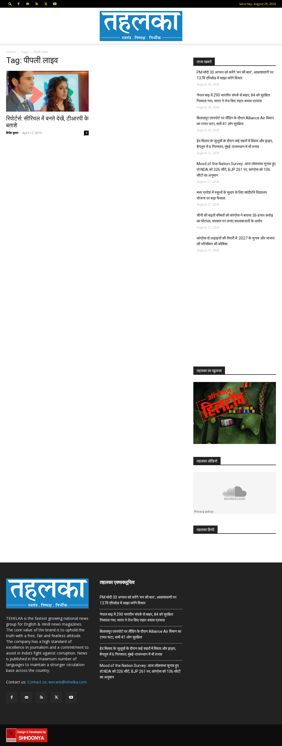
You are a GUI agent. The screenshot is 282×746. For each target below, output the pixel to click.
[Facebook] (18, 4)
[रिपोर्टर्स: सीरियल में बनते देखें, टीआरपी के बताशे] (47, 91)
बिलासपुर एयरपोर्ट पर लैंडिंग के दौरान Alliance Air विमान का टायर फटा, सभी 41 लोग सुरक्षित (235, 121)
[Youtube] (55, 4)
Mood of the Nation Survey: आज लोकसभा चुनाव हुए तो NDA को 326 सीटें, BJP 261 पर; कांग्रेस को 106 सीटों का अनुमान (236, 169)
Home (11, 52)
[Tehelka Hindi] (141, 26)
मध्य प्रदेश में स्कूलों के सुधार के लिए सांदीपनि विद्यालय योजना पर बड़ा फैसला (232, 195)
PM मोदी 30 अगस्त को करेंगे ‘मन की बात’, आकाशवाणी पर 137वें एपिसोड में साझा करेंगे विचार (235, 75)
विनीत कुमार (12, 133)
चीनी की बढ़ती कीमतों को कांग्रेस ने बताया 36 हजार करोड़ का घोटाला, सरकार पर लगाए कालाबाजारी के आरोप (235, 218)
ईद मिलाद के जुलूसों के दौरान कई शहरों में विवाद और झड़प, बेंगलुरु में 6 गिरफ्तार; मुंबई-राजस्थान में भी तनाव (235, 144)
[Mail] (27, 4)
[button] (10, 4)
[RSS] (36, 4)
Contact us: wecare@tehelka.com (57, 682)
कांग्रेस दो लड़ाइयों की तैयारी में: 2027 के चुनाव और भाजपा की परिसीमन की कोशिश (236, 241)
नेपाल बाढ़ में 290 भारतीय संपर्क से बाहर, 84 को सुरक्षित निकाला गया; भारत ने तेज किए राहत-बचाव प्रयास (233, 98)
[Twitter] (46, 4)
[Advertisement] (234, 314)
